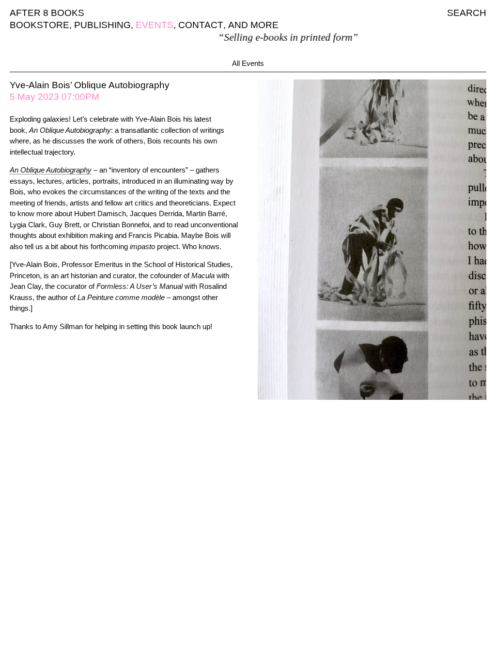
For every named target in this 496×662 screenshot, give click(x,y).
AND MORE (253, 25)
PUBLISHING (102, 25)
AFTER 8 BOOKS (47, 13)
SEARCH (466, 13)
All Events (248, 63)
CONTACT (200, 25)
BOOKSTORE (39, 25)
